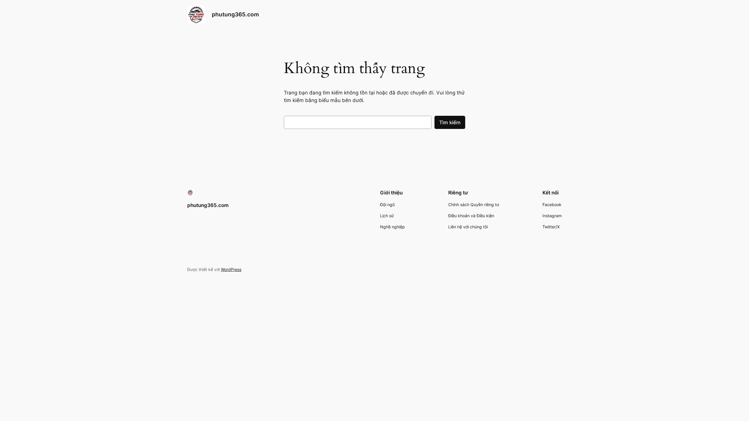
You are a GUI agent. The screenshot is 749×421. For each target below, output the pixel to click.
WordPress (231, 269)
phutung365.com (235, 14)
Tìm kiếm (450, 122)
